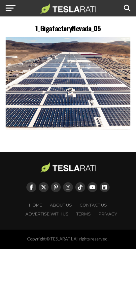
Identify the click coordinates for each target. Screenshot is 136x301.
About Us (61, 205)
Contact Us (93, 205)
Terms (83, 214)
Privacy (107, 214)
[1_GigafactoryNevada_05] (68, 128)
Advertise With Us (47, 214)
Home (35, 205)
